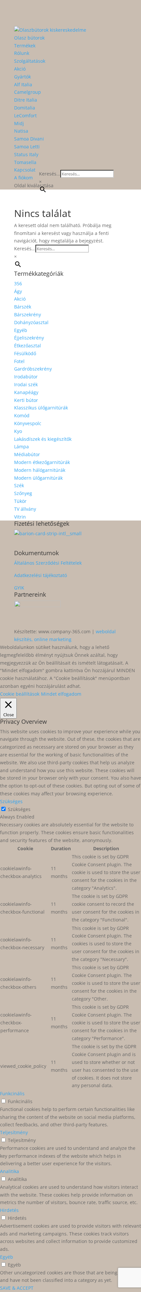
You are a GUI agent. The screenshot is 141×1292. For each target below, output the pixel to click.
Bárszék (22, 307)
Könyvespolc (27, 423)
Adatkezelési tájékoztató (40, 575)
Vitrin (20, 517)
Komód (22, 415)
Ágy (18, 291)
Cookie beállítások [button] (19, 694)
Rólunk (21, 53)
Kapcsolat (24, 170)
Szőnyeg (23, 493)
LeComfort (25, 115)
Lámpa (21, 446)
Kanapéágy (26, 392)
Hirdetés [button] (9, 1210)
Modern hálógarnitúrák (39, 470)
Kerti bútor (26, 400)
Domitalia (24, 108)
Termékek (24, 45)
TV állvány (25, 509)
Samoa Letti (27, 146)
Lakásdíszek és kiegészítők (42, 439)
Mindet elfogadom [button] (61, 694)
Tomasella (25, 162)
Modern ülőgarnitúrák (38, 478)
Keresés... (49, 174)
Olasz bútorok (29, 38)
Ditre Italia (25, 100)
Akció (20, 69)
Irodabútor (26, 376)
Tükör (20, 501)
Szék (19, 485)
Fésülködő (25, 353)
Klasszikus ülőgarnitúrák (41, 408)
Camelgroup (27, 92)
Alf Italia (23, 84)
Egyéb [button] (6, 1257)
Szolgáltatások (29, 61)
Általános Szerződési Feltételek (48, 563)
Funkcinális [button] (12, 1093)
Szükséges (19, 809)
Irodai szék (26, 384)
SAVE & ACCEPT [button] (16, 1288)
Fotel (19, 361)
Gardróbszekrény (33, 369)
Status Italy (26, 154)
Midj (19, 123)
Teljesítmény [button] (14, 1132)
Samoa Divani (29, 139)
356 (18, 283)
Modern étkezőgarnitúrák (42, 462)
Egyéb (20, 330)
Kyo (18, 431)
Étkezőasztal (27, 345)
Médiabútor (27, 454)
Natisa (21, 131)
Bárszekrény (27, 314)
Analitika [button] (9, 1171)
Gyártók (22, 77)
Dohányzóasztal (31, 322)
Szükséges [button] (11, 801)
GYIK (19, 588)
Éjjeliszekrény (29, 338)
